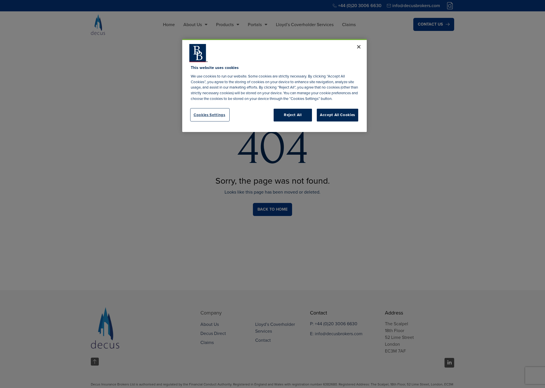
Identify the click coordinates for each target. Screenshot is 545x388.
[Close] (359, 47)
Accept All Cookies (337, 115)
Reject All (293, 115)
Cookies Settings (209, 114)
